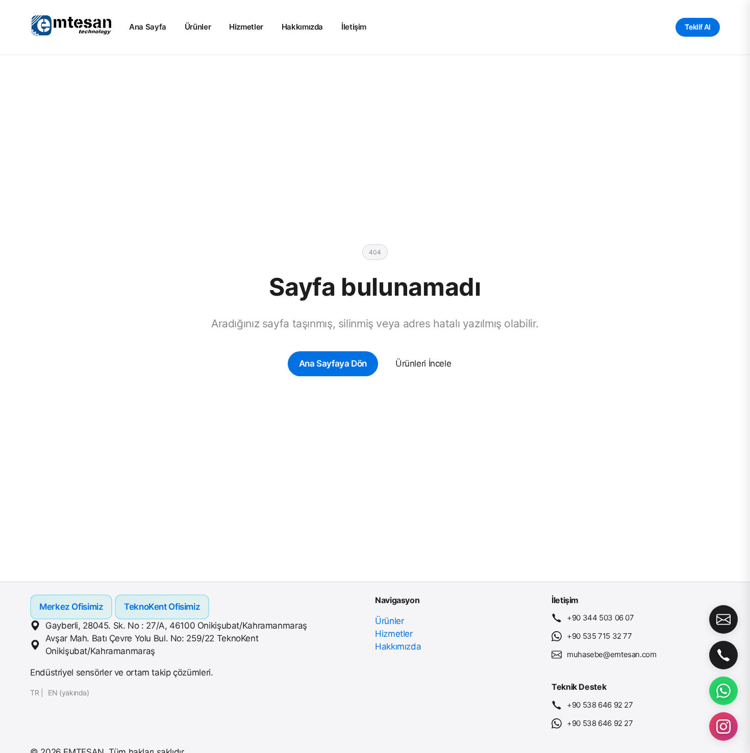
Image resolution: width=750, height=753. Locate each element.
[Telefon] (723, 655)
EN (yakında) (68, 692)
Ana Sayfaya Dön (333, 363)
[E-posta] (723, 619)
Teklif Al (698, 26)
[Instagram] (723, 726)
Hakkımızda (302, 27)
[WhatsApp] (723, 691)
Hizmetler (246, 27)
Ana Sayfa (147, 27)
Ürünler (198, 27)
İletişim (353, 27)
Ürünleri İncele (423, 363)
